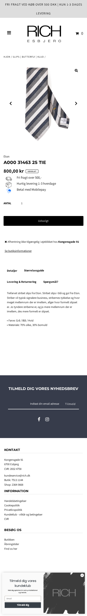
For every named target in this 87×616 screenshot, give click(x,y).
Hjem (7, 56)
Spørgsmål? (50, 282)
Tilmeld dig (23, 605)
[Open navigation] (9, 33)
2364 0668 (17, 485)
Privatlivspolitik (13, 510)
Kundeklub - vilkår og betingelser (23, 514)
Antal (7, 203)
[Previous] (11, 103)
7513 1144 (17, 480)
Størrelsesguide (34, 270)
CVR (6, 519)
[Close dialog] (82, 575)
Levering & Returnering (21, 282)
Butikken (9, 539)
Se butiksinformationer (18, 251)
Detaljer (12, 271)
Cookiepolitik (12, 505)
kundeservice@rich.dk (17, 475)
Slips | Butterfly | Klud (28, 56)
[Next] (76, 103)
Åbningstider (11, 544)
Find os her (10, 549)
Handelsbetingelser (15, 501)
